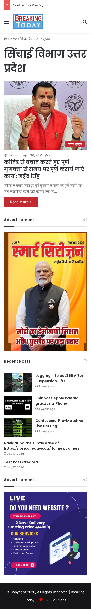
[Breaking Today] (28, 21)
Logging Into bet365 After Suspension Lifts (59, 378)
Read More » (20, 202)
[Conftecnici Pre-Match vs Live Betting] (18, 427)
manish (13, 155)
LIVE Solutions (55, 600)
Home (12, 39)
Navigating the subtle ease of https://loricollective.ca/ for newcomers (42, 446)
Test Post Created (21, 462)
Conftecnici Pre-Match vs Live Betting (43, 5)
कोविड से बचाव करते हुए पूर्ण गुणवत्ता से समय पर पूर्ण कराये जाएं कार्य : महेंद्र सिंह (44, 169)
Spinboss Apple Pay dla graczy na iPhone (57, 401)
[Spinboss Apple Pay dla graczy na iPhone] (18, 405)
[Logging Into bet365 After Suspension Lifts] (18, 382)
